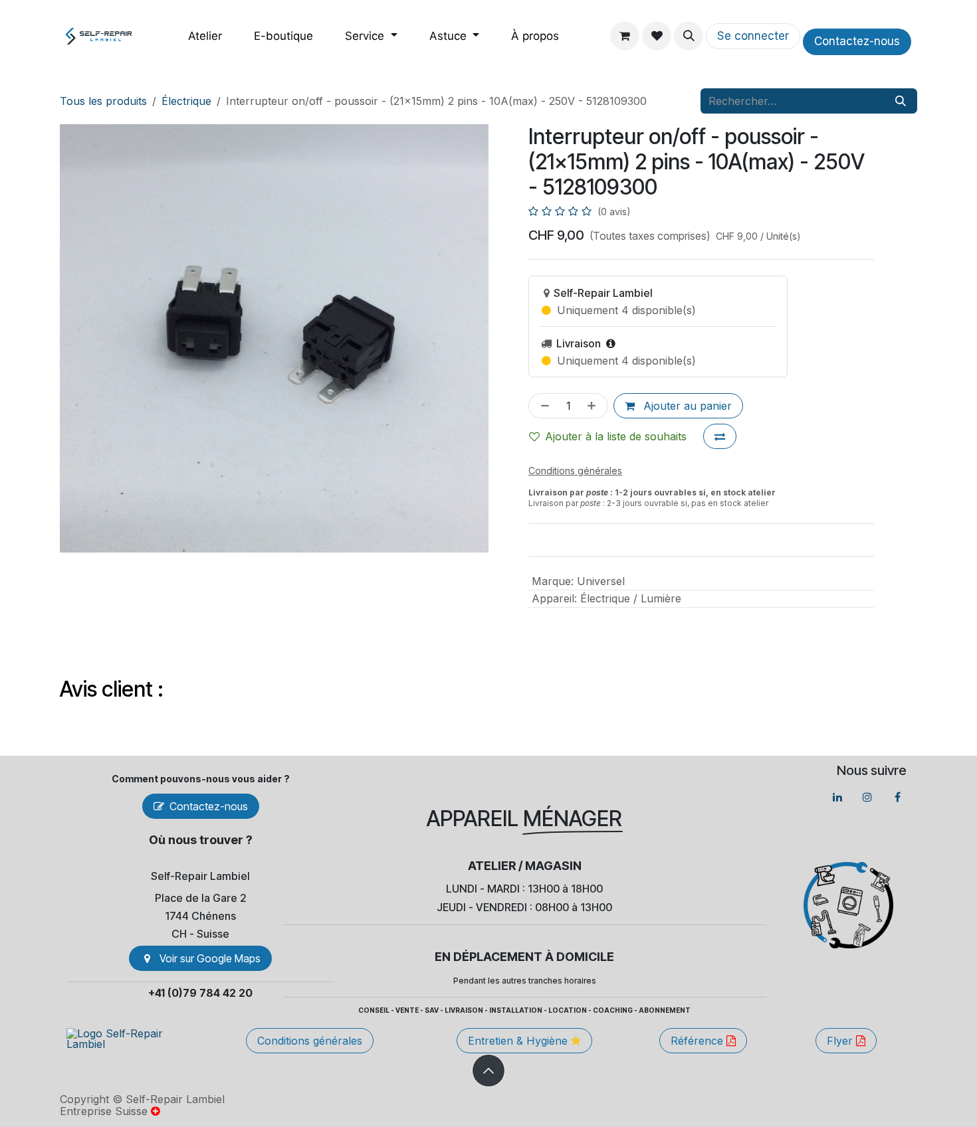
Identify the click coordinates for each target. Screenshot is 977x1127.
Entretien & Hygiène (519, 1040)
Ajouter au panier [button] (686, 405)
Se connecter (753, 36)
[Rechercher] (900, 101)
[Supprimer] (542, 406)
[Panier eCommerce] (624, 35)
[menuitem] (205, 36)
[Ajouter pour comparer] (719, 436)
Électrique (186, 101)
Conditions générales (309, 1040)
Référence (698, 1040)
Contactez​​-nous (857, 41)
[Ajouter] (594, 406)
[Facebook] (897, 797)
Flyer (841, 1040)
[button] (688, 35)
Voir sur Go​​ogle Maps (210, 958)
